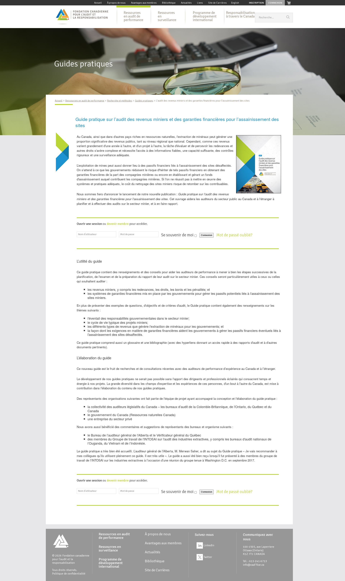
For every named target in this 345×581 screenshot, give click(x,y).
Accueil (98, 2)
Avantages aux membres (144, 2)
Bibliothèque (169, 2)
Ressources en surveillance (167, 16)
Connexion (206, 235)
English (235, 2)
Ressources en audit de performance (133, 16)
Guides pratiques (144, 100)
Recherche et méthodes (119, 100)
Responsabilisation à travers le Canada (240, 14)
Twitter (207, 557)
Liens (200, 2)
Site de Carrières (217, 2)
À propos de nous (116, 2)
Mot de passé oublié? (234, 235)
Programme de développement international (205, 16)
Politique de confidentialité (68, 573)
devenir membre (118, 224)
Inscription (256, 2)
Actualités (186, 2)
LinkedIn (208, 545)
